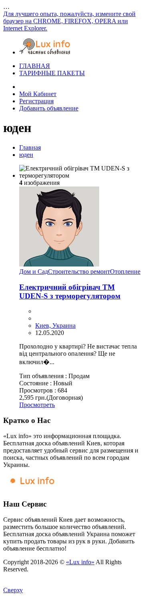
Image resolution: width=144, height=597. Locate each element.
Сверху (13, 590)
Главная (30, 147)
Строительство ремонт (79, 271)
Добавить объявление (48, 108)
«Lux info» (80, 562)
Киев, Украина (55, 325)
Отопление (125, 271)
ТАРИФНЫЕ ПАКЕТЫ (52, 73)
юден (26, 154)
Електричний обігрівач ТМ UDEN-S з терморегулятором (69, 291)
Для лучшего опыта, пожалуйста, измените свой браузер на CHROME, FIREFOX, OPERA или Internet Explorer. (69, 21)
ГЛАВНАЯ (34, 65)
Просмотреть (37, 404)
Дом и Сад (33, 271)
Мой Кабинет (37, 93)
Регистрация (36, 101)
